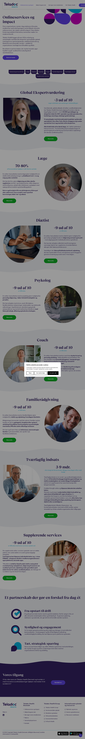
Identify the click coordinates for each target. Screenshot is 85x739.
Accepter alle (53, 373)
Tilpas (30, 373)
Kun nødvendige (40, 373)
